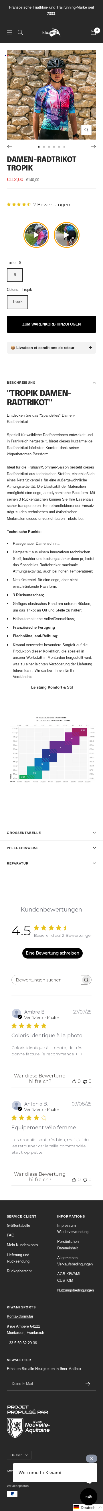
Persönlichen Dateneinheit (68, 1244)
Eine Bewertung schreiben (52, 953)
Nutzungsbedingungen (75, 1290)
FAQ (10, 1235)
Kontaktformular (20, 1316)
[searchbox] (46, 980)
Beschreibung (21, 382)
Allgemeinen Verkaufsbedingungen (75, 1261)
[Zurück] (9, 147)
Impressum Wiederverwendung (72, 1228)
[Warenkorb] (93, 32)
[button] (88, 1507)
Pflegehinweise (23, 848)
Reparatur (18, 863)
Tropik (17, 301)
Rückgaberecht (19, 1271)
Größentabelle (24, 832)
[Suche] (20, 32)
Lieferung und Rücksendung (18, 1258)
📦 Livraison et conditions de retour (42, 348)
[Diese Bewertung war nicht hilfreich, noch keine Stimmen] (85, 1081)
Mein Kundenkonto (22, 1245)
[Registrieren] (88, 1384)
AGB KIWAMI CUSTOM (68, 1277)
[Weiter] (93, 147)
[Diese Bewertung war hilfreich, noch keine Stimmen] (74, 1081)
